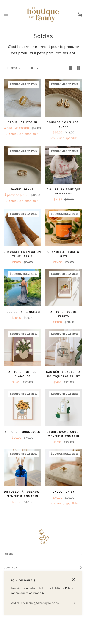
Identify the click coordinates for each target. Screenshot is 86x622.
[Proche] (75, 577)
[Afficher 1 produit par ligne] (70, 68)
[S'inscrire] (69, 603)
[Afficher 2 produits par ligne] (78, 68)
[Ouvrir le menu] (10, 14)
